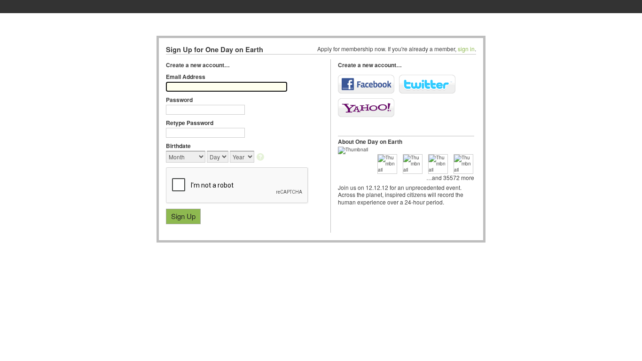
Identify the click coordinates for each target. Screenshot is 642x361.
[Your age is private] (261, 157)
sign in (466, 49)
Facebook (366, 84)
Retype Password (189, 122)
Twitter (427, 84)
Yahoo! (366, 107)
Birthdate (178, 145)
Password (179, 99)
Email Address (185, 76)
